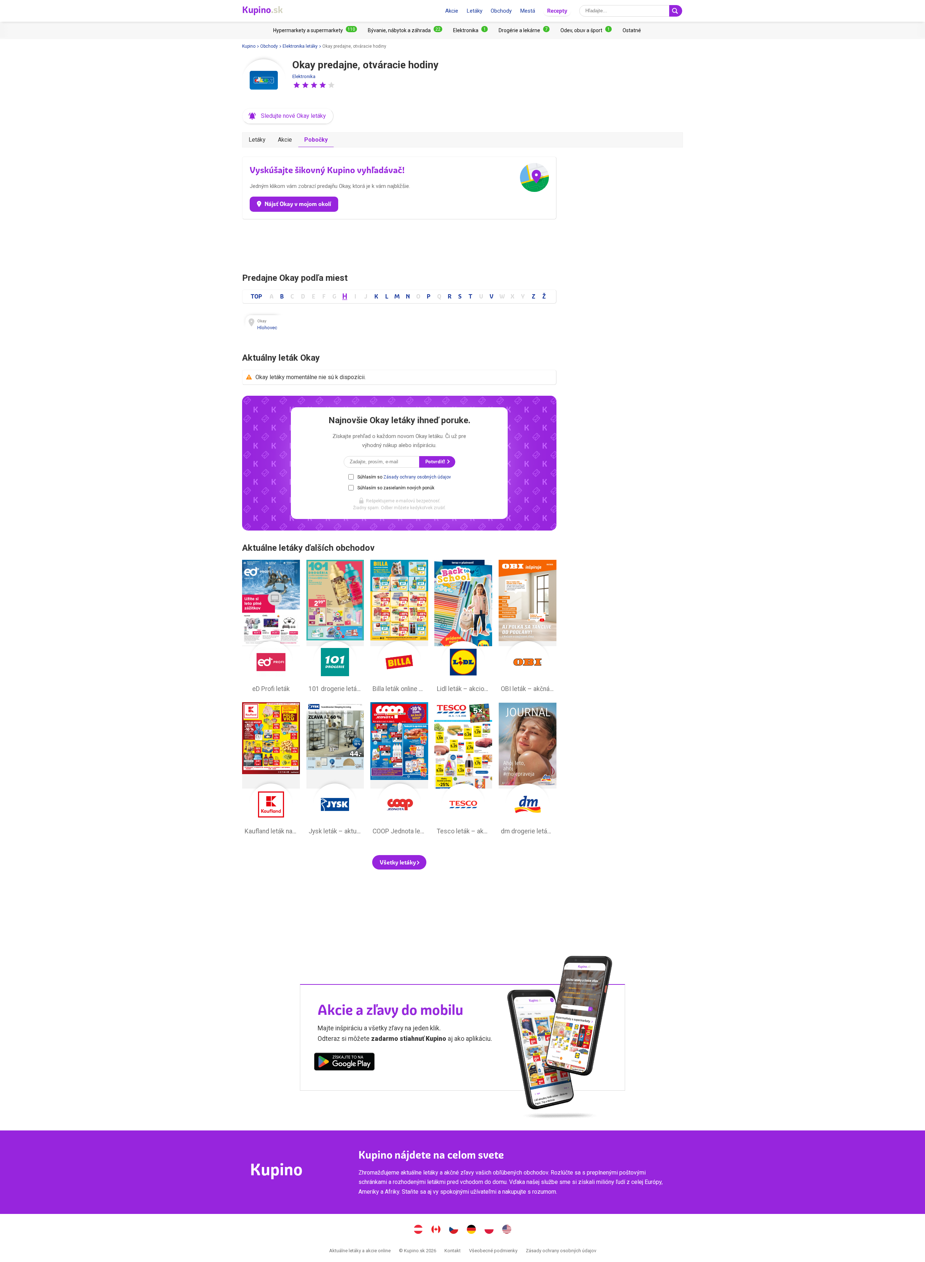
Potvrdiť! (435, 462)
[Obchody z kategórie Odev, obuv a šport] (586, 30)
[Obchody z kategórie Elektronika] (470, 30)
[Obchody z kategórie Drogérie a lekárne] (524, 30)
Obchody (501, 11)
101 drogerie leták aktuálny (335, 628)
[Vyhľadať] (675, 11)
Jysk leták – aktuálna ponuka (335, 770)
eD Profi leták (271, 628)
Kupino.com (507, 1230)
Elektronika (303, 76)
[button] (296, 85)
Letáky (474, 11)
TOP (256, 296)
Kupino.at (418, 1230)
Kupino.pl (489, 1230)
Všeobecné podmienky (493, 1250)
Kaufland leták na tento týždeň (271, 770)
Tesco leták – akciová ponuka (463, 770)
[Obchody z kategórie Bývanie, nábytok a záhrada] (405, 30)
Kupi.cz (453, 1230)
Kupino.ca (436, 1230)
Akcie (451, 11)
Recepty (557, 10)
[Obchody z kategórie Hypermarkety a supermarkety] (315, 30)
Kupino (248, 46)
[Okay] (263, 81)
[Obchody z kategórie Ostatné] (632, 30)
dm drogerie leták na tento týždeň (527, 770)
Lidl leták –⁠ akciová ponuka (463, 628)
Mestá (527, 11)
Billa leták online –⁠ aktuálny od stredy (399, 628)
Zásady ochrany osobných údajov (417, 477)
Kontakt (452, 1250)
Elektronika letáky (300, 46)
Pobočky (316, 139)
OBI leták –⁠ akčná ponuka (527, 628)
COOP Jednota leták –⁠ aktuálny (399, 770)
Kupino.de (471, 1230)
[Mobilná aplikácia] (344, 1063)
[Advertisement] (399, 244)
